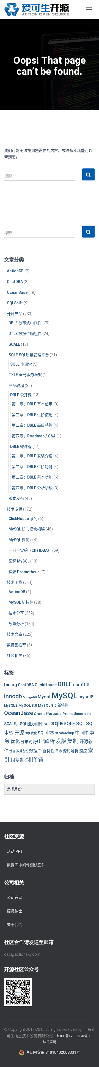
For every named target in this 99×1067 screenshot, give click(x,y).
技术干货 (14, 582)
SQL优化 (31, 733)
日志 (59, 751)
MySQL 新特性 (21, 602)
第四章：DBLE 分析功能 (32, 488)
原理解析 (44, 741)
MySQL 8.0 (27, 705)
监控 (83, 751)
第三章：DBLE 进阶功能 (32, 466)
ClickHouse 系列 (23, 518)
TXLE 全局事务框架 (25, 375)
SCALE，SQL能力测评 (23, 724)
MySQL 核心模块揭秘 (27, 529)
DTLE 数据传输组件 (25, 333)
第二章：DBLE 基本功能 (32, 477)
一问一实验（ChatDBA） (30, 550)
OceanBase (17, 292)
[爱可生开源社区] (38, 9)
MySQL (65, 695)
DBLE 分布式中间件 (25, 323)
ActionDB (15, 271)
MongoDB (30, 697)
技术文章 (14, 634)
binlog (10, 684)
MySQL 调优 (19, 540)
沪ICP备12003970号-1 (74, 1036)
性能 (12, 751)
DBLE (64, 684)
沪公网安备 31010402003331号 (52, 1052)
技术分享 (16, 613)
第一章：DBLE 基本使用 (32, 404)
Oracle (39, 713)
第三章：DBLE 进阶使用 (32, 415)
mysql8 (86, 696)
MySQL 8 (11, 705)
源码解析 (70, 751)
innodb (13, 696)
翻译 (31, 759)
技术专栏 (14, 509)
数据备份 (22, 751)
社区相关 (14, 655)
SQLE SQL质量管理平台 (29, 355)
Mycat (44, 696)
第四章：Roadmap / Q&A (34, 436)
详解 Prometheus (24, 572)
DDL (76, 685)
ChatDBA (15, 281)
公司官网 (14, 897)
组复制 (17, 760)
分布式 (26, 741)
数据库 (35, 750)
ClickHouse (46, 684)
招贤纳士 (14, 911)
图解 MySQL (19, 561)
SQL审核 (46, 732)
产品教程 (16, 385)
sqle (57, 723)
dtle (85, 684)
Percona (54, 713)
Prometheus (72, 714)
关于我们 (14, 924)
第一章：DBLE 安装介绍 (32, 456)
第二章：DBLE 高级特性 (32, 425)
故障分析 (16, 624)
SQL (46, 724)
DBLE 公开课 (21, 395)
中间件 (81, 732)
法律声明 (49, 1042)
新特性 (48, 751)
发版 (61, 741)
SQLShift (15, 303)
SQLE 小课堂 (21, 364)
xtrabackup (64, 733)
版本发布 (16, 498)
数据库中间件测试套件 (26, 865)
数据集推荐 (16, 645)
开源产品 (14, 313)
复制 (73, 741)
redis (87, 714)
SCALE (14, 344)
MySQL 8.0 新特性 (53, 705)
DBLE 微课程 (21, 446)
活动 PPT (15, 851)
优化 (15, 741)
